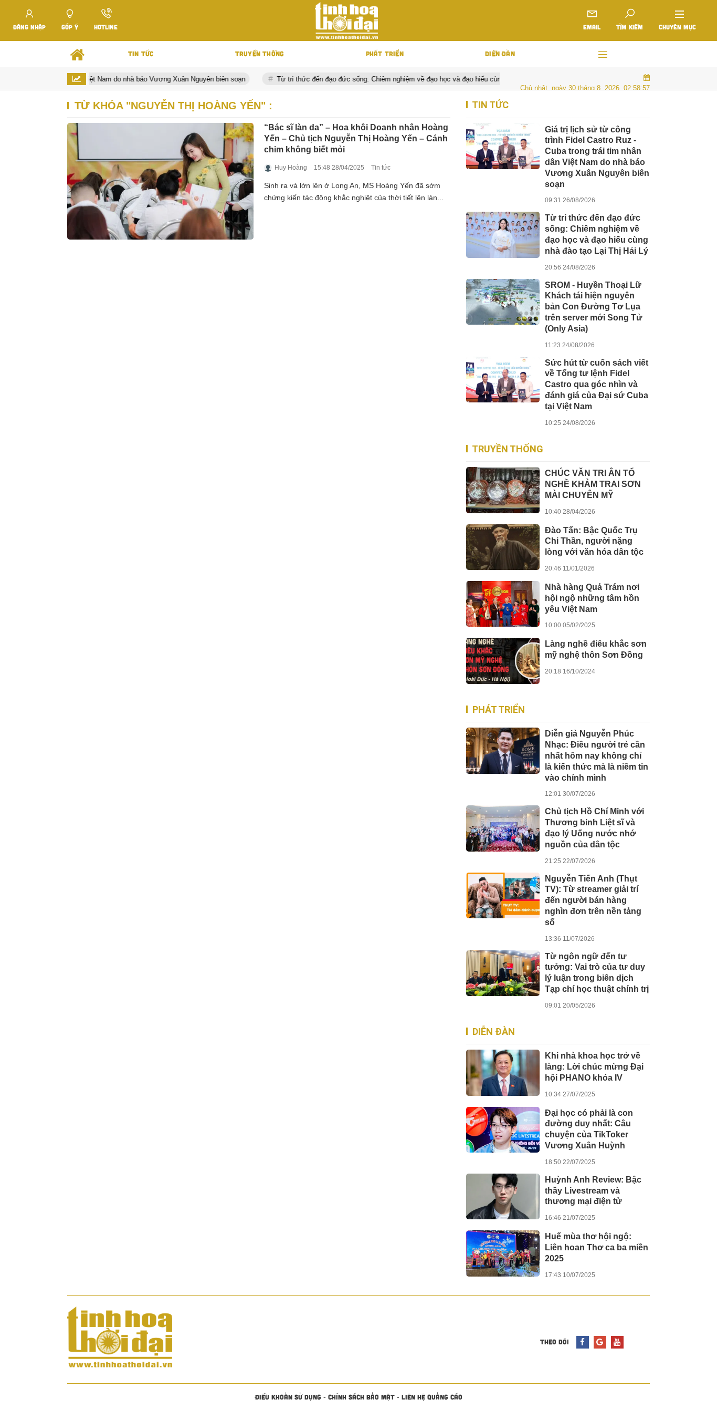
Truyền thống (507, 448)
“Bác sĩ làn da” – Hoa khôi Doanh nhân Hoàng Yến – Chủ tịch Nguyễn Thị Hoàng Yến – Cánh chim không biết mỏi (356, 138)
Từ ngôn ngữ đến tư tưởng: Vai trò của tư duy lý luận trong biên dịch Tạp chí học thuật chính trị (597, 972)
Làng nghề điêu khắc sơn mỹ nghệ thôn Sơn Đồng (596, 649)
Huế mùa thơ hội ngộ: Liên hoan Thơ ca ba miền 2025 (596, 1247)
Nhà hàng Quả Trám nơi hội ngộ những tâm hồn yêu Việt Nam (592, 598)
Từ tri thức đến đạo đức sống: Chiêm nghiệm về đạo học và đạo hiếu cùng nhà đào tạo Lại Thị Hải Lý (416, 79)
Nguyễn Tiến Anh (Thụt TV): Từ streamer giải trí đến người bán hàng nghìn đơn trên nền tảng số (593, 900)
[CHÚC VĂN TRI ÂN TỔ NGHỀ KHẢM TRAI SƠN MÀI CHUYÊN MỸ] (503, 490)
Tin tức (381, 167)
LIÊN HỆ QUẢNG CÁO (432, 1397)
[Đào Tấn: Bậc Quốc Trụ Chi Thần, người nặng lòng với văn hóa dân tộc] (503, 547)
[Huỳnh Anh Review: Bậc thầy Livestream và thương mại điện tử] (503, 1196)
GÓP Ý (69, 26)
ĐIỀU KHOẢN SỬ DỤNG (288, 1397)
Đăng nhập (29, 26)
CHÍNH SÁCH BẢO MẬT (361, 1397)
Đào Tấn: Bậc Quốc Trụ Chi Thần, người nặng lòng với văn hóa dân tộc (594, 541)
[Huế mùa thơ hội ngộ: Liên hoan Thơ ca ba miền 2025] (503, 1253)
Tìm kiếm (629, 26)
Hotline (106, 26)
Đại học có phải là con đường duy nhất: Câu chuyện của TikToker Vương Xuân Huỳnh (589, 1129)
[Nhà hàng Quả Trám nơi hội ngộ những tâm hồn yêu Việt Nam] (503, 604)
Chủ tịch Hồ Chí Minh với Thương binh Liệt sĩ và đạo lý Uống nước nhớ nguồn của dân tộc (594, 827)
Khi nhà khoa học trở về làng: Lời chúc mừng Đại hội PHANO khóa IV (594, 1066)
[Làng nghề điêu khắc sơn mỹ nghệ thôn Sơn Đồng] (503, 660)
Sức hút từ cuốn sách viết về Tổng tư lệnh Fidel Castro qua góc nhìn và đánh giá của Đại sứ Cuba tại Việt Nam (596, 384)
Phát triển (498, 709)
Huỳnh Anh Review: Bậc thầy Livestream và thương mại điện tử (593, 1190)
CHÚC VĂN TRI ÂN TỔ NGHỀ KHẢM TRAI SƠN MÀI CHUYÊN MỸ (593, 484)
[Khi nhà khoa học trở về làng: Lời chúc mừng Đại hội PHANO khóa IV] (503, 1072)
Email (591, 26)
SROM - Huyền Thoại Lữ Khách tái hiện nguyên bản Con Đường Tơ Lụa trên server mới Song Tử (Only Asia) (593, 307)
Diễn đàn (493, 1031)
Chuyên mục (677, 26)
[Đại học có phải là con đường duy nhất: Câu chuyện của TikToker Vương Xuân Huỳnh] (503, 1130)
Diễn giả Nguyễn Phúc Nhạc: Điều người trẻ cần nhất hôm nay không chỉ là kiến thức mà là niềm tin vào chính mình (596, 755)
